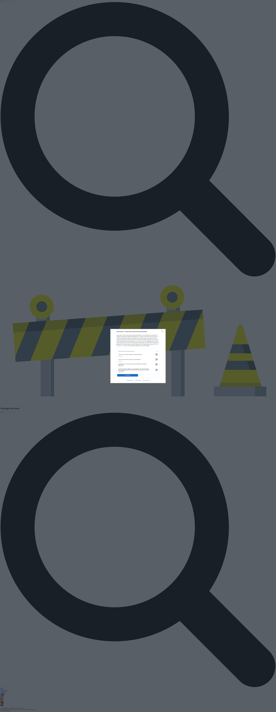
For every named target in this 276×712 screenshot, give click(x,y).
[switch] (156, 354)
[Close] (163, 331)
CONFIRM (127, 375)
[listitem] (138, 351)
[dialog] (138, 356)
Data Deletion (130, 380)
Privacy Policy (146, 380)
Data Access (138, 380)
